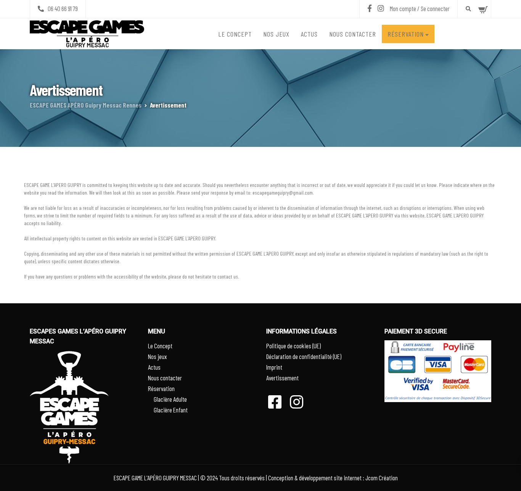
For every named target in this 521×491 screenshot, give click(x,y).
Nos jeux (276, 34)
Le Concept (235, 34)
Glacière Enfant (171, 410)
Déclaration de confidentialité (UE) (303, 356)
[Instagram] (381, 8)
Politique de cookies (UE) (293, 345)
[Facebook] (369, 8)
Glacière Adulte (170, 399)
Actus (309, 34)
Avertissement (282, 378)
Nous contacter (352, 34)
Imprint (274, 367)
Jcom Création (381, 477)
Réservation (406, 34)
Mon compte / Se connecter (420, 8)
